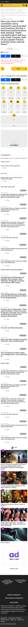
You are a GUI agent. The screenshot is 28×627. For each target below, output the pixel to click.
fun (25, 98)
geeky (4, 112)
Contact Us (20, 619)
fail (18, 98)
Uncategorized (7, 19)
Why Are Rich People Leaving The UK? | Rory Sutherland (14, 249)
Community (4, 618)
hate (3, 98)
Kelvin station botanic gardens (10, 165)
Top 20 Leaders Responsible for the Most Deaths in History (13, 486)
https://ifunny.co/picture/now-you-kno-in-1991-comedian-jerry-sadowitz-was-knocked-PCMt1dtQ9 (13, 61)
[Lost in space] (14, 534)
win (14, 125)
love (11, 112)
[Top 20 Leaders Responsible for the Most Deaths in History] (14, 478)
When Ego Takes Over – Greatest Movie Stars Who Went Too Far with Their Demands (13, 524)
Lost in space (5, 542)
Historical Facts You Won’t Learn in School (13, 505)
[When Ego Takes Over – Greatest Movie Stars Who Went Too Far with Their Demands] (14, 514)
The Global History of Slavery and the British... (20, 581)
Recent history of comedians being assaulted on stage (11, 178)
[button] (2, 5)
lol (18, 112)
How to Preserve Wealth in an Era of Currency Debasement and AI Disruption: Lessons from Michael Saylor (13, 467)
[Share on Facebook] (5, 56)
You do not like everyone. (9, 237)
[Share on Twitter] (16, 56)
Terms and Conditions (15, 618)
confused (11, 98)
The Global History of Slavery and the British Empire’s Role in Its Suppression (13, 209)
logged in (11, 158)
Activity (3, 621)
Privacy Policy (5, 619)
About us (13, 619)
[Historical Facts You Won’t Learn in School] (14, 496)
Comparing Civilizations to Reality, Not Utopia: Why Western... (7, 581)
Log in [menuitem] (2, 1)
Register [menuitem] (7, 1)
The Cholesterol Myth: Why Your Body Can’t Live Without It (14, 261)
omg (24, 112)
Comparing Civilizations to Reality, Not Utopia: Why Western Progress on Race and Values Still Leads (14, 195)
